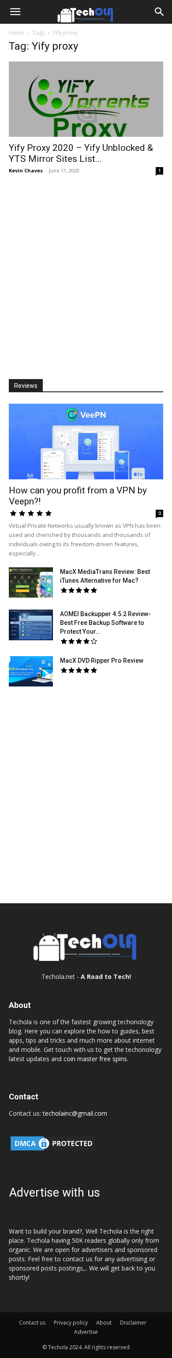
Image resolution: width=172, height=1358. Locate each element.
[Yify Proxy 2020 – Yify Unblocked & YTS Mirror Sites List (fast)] (86, 99)
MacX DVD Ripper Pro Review (101, 660)
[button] (15, 12)
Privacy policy (71, 1322)
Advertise (86, 1332)
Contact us (32, 1322)
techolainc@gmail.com (75, 1113)
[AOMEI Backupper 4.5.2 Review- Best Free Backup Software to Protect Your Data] (31, 625)
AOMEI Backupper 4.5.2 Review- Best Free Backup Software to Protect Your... (105, 622)
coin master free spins (95, 1059)
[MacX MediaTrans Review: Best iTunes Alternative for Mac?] (31, 582)
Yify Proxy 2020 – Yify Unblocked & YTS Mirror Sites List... (81, 153)
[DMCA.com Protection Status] (53, 1150)
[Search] (159, 12)
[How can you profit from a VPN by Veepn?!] (86, 441)
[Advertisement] (86, 274)
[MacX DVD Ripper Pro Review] (31, 671)
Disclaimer (133, 1322)
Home (16, 33)
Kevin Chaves (26, 170)
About (104, 1322)
